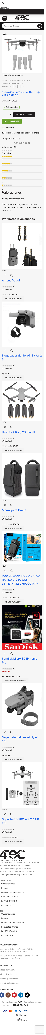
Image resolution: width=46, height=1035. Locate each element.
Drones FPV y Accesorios (12, 892)
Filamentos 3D (7, 905)
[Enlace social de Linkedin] (20, 995)
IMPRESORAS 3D (9, 901)
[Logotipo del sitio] (22, 18)
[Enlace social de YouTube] (14, 995)
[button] (13, 602)
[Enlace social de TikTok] (27, 995)
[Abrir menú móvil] (5, 18)
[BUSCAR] (39, 26)
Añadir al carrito (24, 115)
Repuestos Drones (9, 896)
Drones (4, 888)
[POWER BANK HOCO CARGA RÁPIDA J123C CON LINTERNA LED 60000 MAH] (22, 547)
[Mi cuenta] (40, 18)
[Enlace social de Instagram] (8, 995)
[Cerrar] (3, 3)
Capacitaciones (8, 883)
